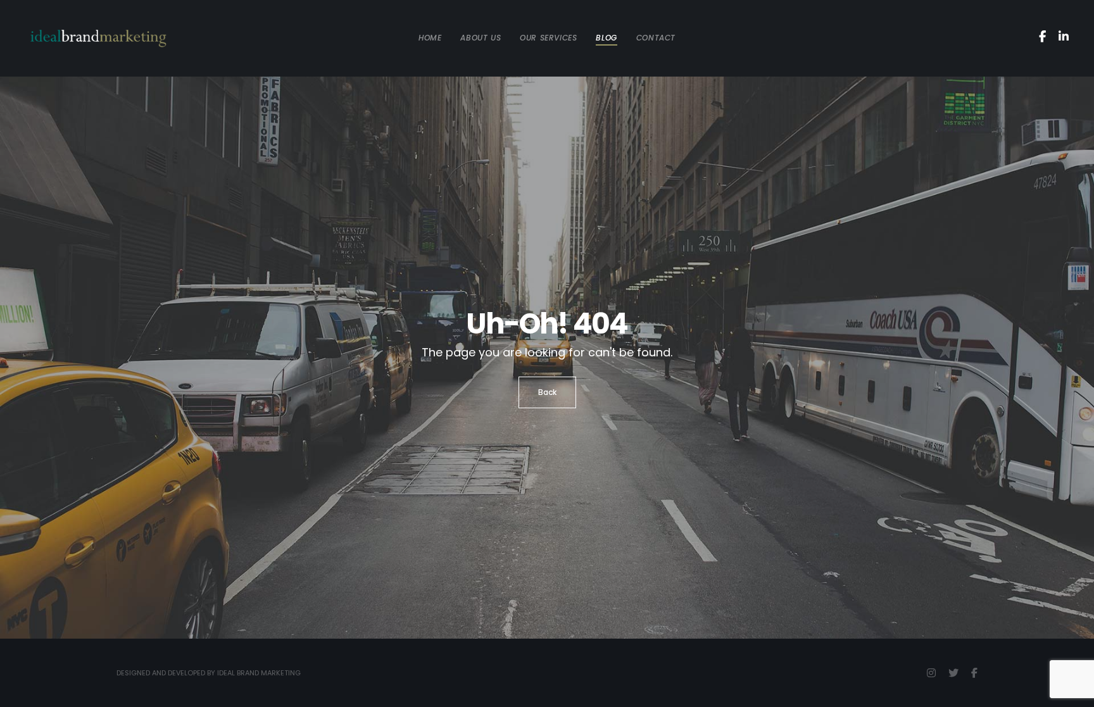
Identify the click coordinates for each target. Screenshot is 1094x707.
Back (547, 392)
